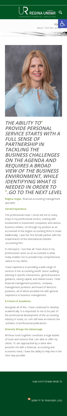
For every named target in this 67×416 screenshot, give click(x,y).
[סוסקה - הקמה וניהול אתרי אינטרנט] (29, 399)
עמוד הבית (49, 27)
